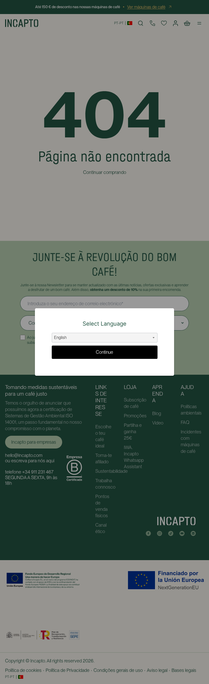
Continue (104, 352)
